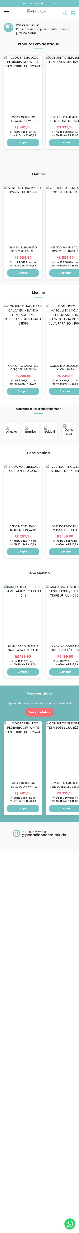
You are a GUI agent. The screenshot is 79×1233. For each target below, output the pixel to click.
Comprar (23, 142)
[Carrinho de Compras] (72, 13)
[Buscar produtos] (64, 12)
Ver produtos (39, 712)
